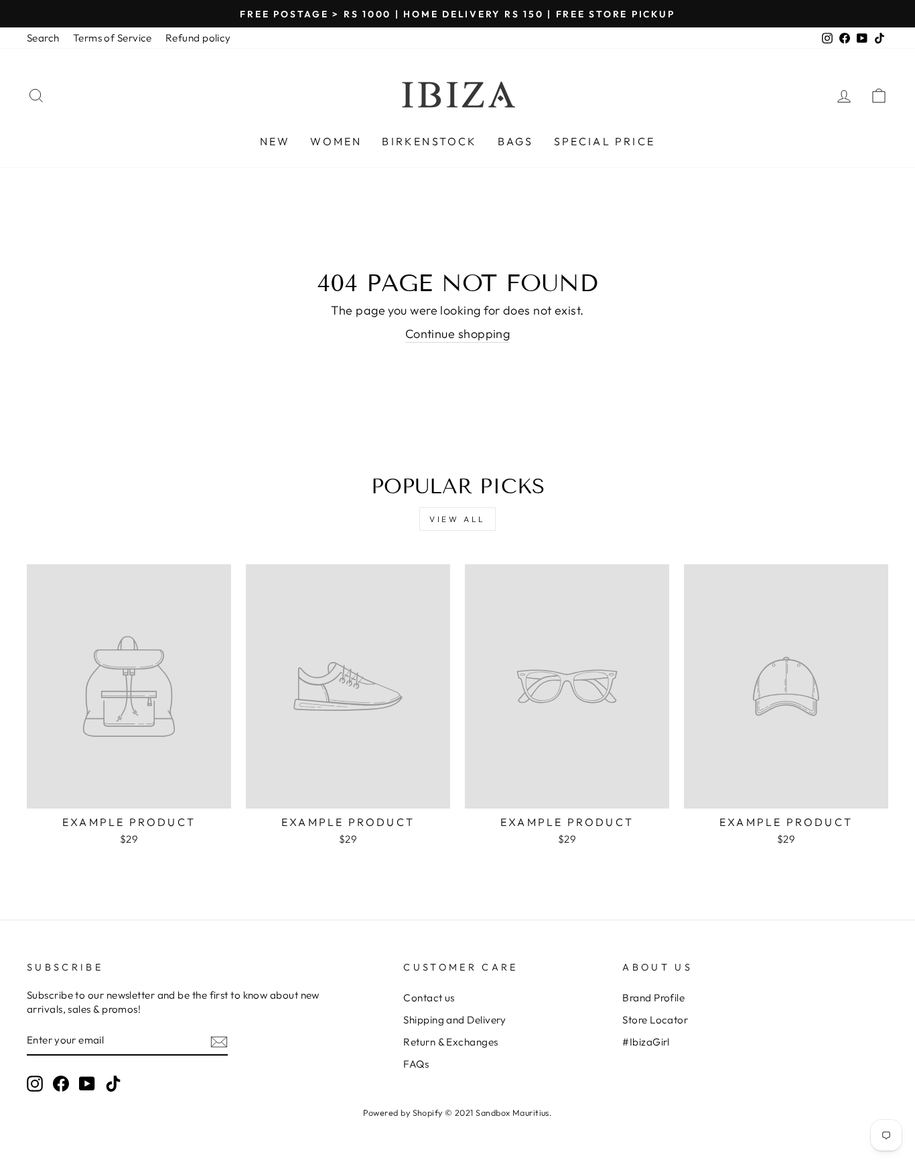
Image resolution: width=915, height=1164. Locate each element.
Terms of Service (112, 37)
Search (43, 37)
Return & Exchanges (450, 1041)
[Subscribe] (219, 1041)
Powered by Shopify (403, 1112)
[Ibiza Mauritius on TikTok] (113, 1084)
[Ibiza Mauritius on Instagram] (35, 1084)
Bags (516, 141)
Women (336, 141)
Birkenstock (429, 141)
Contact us (429, 997)
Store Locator (655, 1019)
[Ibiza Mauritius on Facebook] (61, 1084)
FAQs (416, 1064)
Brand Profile (653, 997)
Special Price (605, 141)
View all (457, 519)
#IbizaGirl (646, 1041)
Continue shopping (457, 333)
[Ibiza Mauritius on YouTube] (87, 1084)
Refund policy (198, 37)
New (275, 141)
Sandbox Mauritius (512, 1112)
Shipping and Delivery (454, 1019)
